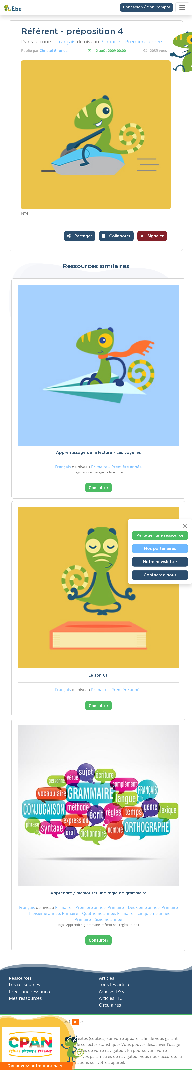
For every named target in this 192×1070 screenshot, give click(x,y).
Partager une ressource (160, 535)
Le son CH (98, 675)
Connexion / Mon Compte (146, 7)
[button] (116, 236)
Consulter (98, 487)
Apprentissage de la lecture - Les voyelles (98, 453)
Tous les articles (116, 984)
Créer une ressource (30, 991)
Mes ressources (25, 998)
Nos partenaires (160, 549)
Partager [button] (82, 236)
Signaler (155, 236)
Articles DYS (111, 991)
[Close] (185, 526)
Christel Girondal (54, 50)
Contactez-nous (160, 575)
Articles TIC (110, 998)
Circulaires (110, 1005)
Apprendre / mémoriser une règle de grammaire (98, 893)
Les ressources (24, 984)
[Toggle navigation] (183, 7)
